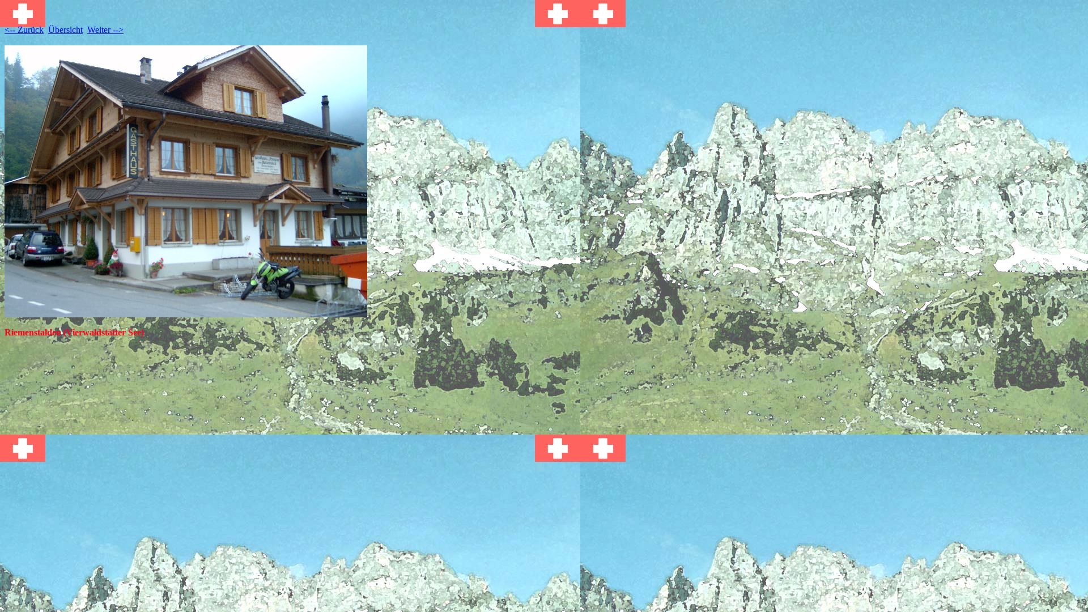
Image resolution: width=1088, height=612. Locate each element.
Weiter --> (105, 30)
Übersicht (65, 30)
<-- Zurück (24, 30)
